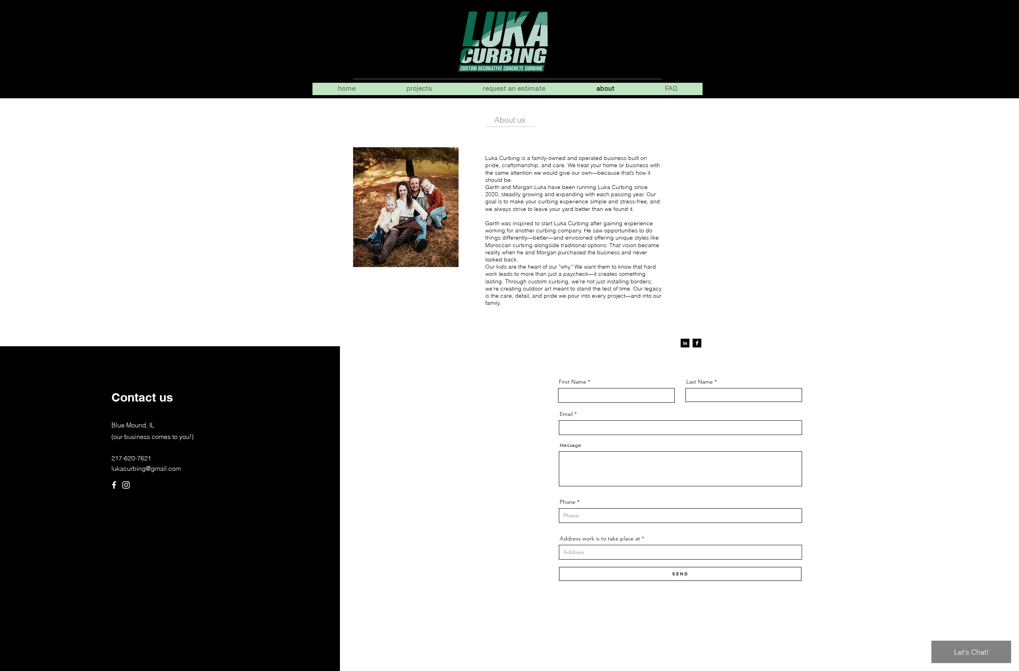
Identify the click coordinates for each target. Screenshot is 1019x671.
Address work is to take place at (600, 538)
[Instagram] (126, 485)
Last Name (699, 381)
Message (570, 445)
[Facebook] (114, 485)
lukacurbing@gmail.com (146, 468)
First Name (572, 381)
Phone (568, 502)
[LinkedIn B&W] (685, 343)
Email (566, 414)
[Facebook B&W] (697, 343)
